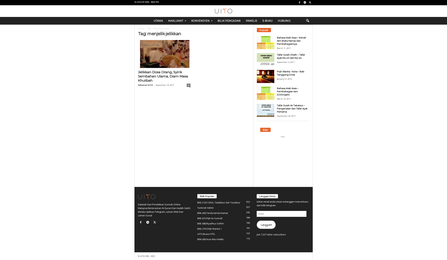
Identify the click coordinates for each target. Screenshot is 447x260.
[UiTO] (223, 11)
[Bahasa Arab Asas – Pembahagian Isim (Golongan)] (265, 93)
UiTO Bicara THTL (206, 234)
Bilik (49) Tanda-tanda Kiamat (212, 213)
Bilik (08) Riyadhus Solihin (210, 223)
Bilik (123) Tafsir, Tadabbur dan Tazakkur (218, 202)
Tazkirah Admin (205, 207)
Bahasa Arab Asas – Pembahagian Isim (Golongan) (287, 91)
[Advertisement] (283, 161)
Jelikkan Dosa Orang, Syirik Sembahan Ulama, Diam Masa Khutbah (163, 76)
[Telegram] (305, 2)
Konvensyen (200, 20)
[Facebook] (300, 2)
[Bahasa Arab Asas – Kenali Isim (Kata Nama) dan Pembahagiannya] (265, 42)
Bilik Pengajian (229, 20)
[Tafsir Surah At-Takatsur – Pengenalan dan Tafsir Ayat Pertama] (265, 110)
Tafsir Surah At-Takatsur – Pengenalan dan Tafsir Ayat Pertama (292, 108)
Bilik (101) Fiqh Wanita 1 (209, 228)
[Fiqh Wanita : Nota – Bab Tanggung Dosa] (265, 76)
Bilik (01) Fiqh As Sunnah (210, 218)
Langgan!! (266, 224)
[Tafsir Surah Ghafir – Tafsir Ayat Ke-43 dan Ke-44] (265, 59)
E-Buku (267, 20)
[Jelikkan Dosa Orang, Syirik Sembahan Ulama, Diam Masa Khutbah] (164, 54)
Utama (158, 20)
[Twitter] (310, 2)
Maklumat (175, 20)
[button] (307, 21)
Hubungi (284, 20)
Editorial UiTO (145, 85)
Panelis (251, 20)
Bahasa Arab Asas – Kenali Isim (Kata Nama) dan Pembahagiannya (291, 40)
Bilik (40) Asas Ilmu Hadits (210, 239)
